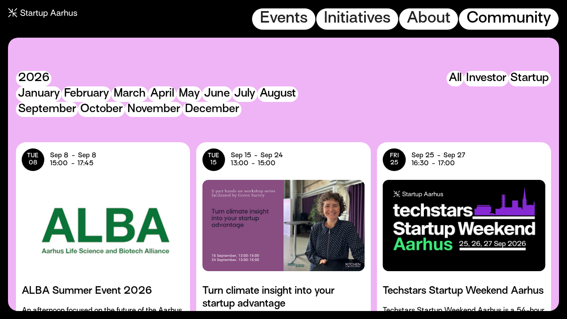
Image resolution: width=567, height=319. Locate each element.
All (455, 78)
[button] (284, 19)
